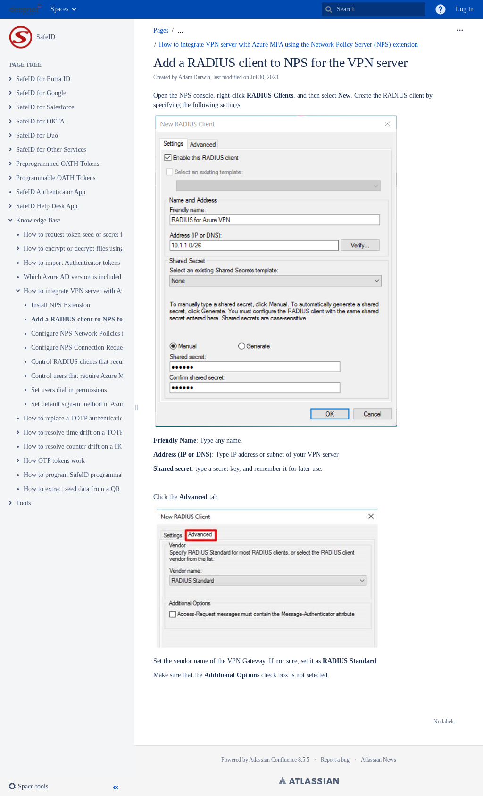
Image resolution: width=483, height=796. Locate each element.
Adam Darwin (194, 77)
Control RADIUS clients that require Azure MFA (96, 361)
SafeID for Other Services (51, 149)
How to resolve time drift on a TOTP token (82, 432)
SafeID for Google (41, 93)
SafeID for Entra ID (43, 78)
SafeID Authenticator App (50, 192)
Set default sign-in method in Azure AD (84, 404)
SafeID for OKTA (40, 121)
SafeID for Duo (37, 135)
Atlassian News (378, 759)
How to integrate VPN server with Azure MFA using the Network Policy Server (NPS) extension (288, 44)
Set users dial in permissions (69, 390)
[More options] (460, 31)
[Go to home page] (25, 9)
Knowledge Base (38, 220)
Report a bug (335, 759)
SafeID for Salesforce (45, 107)
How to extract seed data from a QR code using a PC (94, 488)
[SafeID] (20, 37)
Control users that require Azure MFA (81, 375)
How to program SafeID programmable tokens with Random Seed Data (119, 474)
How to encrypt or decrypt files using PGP (81, 248)
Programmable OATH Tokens (55, 177)
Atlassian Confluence (273, 759)
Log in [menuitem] (465, 9)
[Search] (329, 9)
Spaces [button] (59, 9)
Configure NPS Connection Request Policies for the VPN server (116, 347)
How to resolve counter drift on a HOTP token (86, 446)
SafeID (45, 37)
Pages (160, 30)
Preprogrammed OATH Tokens (57, 163)
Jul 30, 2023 (264, 77)
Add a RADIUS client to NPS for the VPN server (101, 319)
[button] (440, 9)
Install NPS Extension (60, 305)
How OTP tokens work (54, 460)
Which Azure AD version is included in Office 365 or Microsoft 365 (115, 276)
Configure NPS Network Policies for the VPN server (102, 333)
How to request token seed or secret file (76, 234)
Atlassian (309, 780)
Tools (23, 503)
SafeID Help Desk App (46, 206)
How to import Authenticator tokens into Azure (87, 262)
